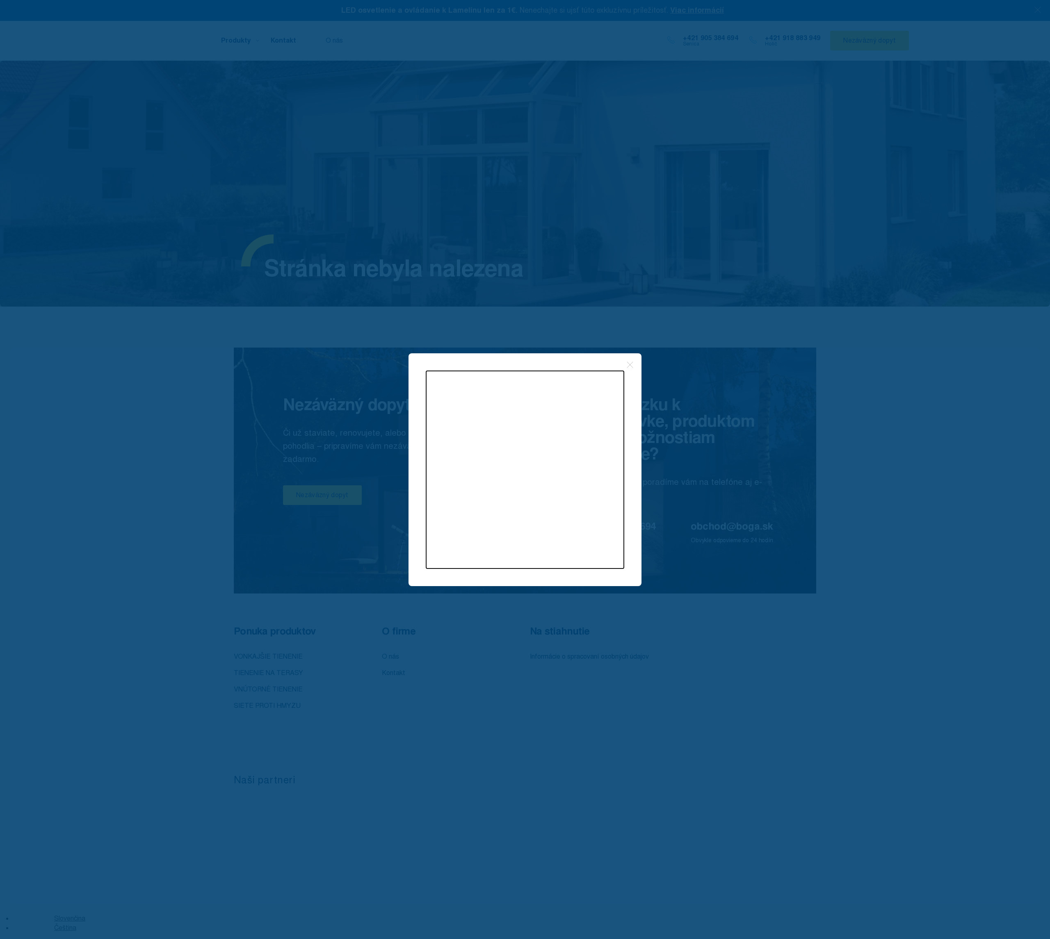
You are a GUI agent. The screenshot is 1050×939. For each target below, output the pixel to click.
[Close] (630, 364)
